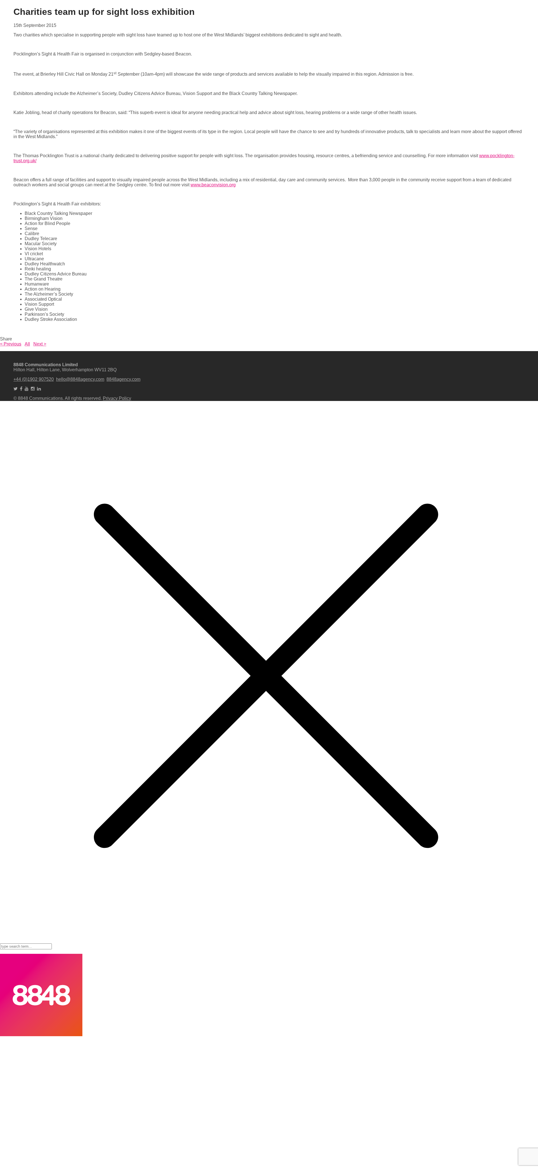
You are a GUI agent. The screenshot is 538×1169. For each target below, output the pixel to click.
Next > (39, 344)
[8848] (41, 1034)
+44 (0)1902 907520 (33, 379)
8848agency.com (123, 379)
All (27, 344)
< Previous (10, 344)
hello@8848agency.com (80, 379)
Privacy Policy (117, 398)
